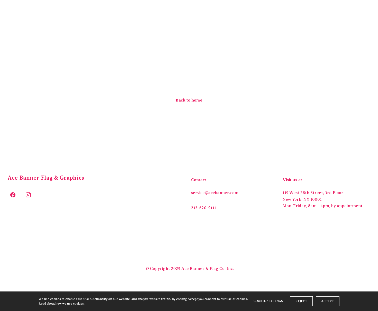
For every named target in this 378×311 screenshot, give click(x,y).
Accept (327, 301)
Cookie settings (268, 301)
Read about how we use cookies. (62, 303)
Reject (301, 301)
